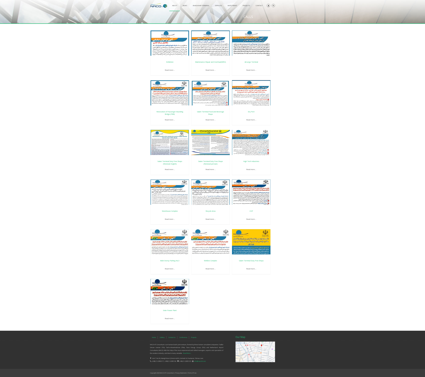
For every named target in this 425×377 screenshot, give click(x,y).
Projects (193, 337)
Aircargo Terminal (251, 62)
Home (154, 337)
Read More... (187, 353)
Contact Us (172, 337)
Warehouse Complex (170, 211)
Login (268, 11)
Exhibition (169, 62)
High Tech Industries (251, 161)
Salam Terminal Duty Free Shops (251, 260)
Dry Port (251, 112)
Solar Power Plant (170, 310)
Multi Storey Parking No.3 (169, 260)
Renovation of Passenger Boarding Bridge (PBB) (169, 113)
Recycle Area (210, 211)
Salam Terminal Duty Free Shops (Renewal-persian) (210, 162)
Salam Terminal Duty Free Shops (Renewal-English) (169, 162)
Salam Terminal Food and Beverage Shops (210, 113)
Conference (183, 337)
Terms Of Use (192, 373)
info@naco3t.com (199, 361)
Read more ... (170, 70)
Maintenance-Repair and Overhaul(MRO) (210, 62)
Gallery (162, 337)
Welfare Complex (210, 260)
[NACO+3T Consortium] (159, 6)
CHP (251, 211)
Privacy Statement (180, 373)
